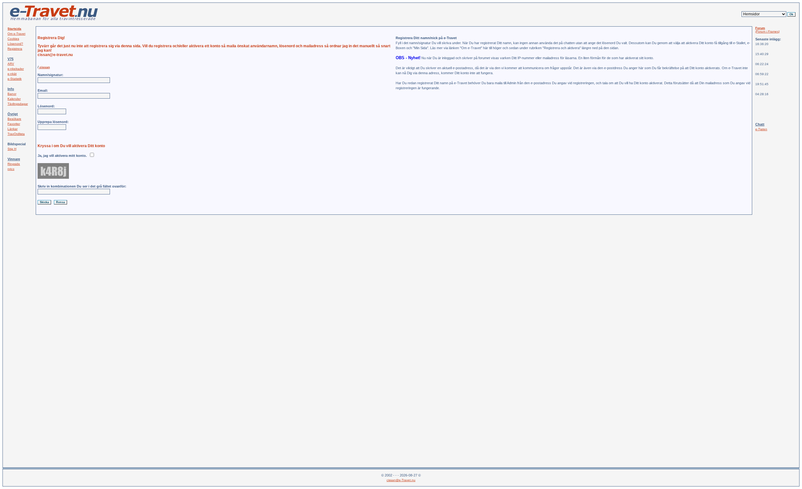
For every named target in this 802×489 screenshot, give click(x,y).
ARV (11, 63)
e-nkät (12, 73)
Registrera (15, 48)
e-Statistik (15, 78)
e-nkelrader (16, 68)
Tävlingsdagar (18, 104)
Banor (12, 93)
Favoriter (14, 124)
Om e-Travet (16, 33)
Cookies (13, 38)
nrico (11, 169)
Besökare (14, 119)
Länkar (13, 129)
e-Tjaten (761, 129)
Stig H (12, 149)
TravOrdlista (16, 134)
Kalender (14, 98)
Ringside (14, 164)
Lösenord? (15, 43)
